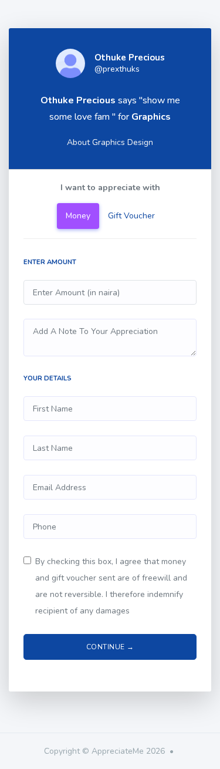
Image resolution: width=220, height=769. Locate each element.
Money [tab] (78, 215)
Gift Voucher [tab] (131, 215)
